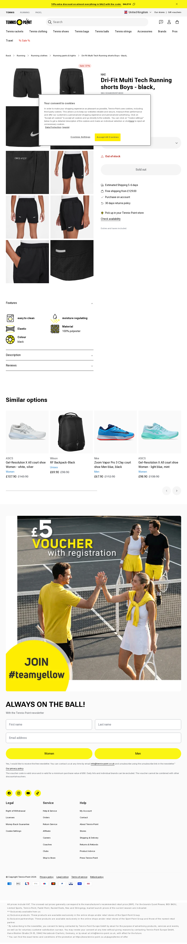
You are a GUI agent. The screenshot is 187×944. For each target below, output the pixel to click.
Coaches (47, 844)
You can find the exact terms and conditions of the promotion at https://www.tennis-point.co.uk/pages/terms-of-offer (68, 937)
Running (25, 12)
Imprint (65, 127)
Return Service (50, 824)
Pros (175, 31)
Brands (162, 31)
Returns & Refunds (89, 844)
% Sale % (24, 40)
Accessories (145, 31)
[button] (166, 490)
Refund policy (97, 877)
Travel (9, 40)
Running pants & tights (64, 55)
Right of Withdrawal (15, 811)
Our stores (159, 12)
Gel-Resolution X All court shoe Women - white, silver (26, 465)
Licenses (10, 817)
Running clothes (39, 55)
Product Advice (87, 851)
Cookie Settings (13, 831)
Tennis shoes (61, 31)
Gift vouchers (174, 12)
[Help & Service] (161, 22)
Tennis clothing (38, 31)
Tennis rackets (14, 31)
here (131, 121)
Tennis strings (123, 31)
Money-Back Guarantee (17, 824)
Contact (84, 817)
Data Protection (53, 127)
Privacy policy (47, 877)
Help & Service (50, 811)
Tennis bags (82, 31)
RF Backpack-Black (62, 462)
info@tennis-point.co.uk (103, 763)
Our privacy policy (15, 768)
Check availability (111, 218)
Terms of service (79, 877)
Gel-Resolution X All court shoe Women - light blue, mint (158, 465)
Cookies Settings (80, 137)
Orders (46, 817)
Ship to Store (49, 858)
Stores (83, 831)
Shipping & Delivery (89, 837)
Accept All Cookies (108, 137)
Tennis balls (102, 31)
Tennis (10, 12)
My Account (86, 811)
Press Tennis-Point (89, 858)
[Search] (50, 22)
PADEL (38, 12)
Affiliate (46, 831)
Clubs (45, 851)
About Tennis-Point (89, 824)
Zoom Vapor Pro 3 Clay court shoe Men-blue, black (112, 465)
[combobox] (97, 22)
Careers (46, 837)
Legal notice (62, 877)
